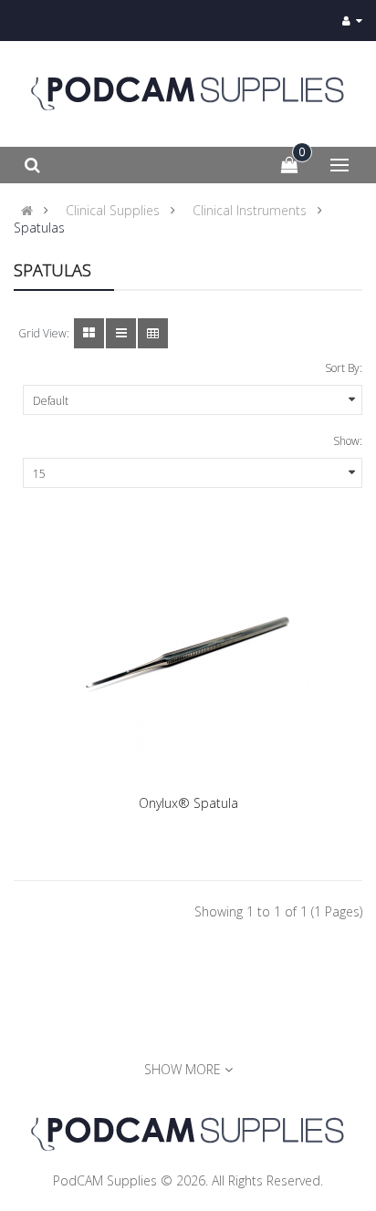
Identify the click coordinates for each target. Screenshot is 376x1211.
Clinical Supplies (113, 210)
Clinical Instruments (250, 210)
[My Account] (352, 20)
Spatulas (39, 228)
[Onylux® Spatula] (188, 652)
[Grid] (89, 333)
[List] (121, 333)
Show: (347, 441)
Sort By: (343, 368)
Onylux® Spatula (188, 803)
